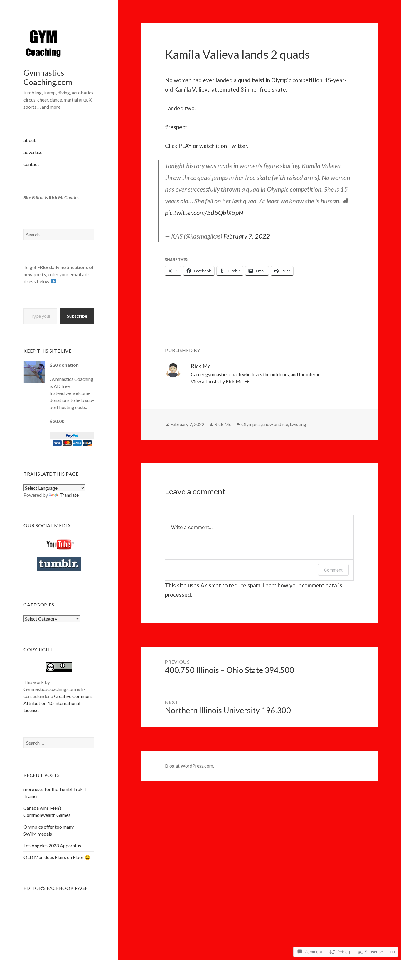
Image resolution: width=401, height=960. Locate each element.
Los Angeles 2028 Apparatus (52, 845)
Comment (333, 569)
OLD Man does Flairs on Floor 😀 (56, 857)
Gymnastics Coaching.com (47, 77)
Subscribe (77, 316)
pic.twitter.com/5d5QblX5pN (204, 213)
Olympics (251, 424)
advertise (32, 152)
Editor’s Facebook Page (55, 888)
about (29, 140)
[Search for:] (58, 234)
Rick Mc (222, 424)
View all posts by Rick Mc (217, 381)
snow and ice (275, 424)
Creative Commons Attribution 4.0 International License (58, 703)
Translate (69, 495)
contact (31, 164)
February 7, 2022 (246, 236)
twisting (298, 424)
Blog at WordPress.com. (189, 765)
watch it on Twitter (223, 145)
